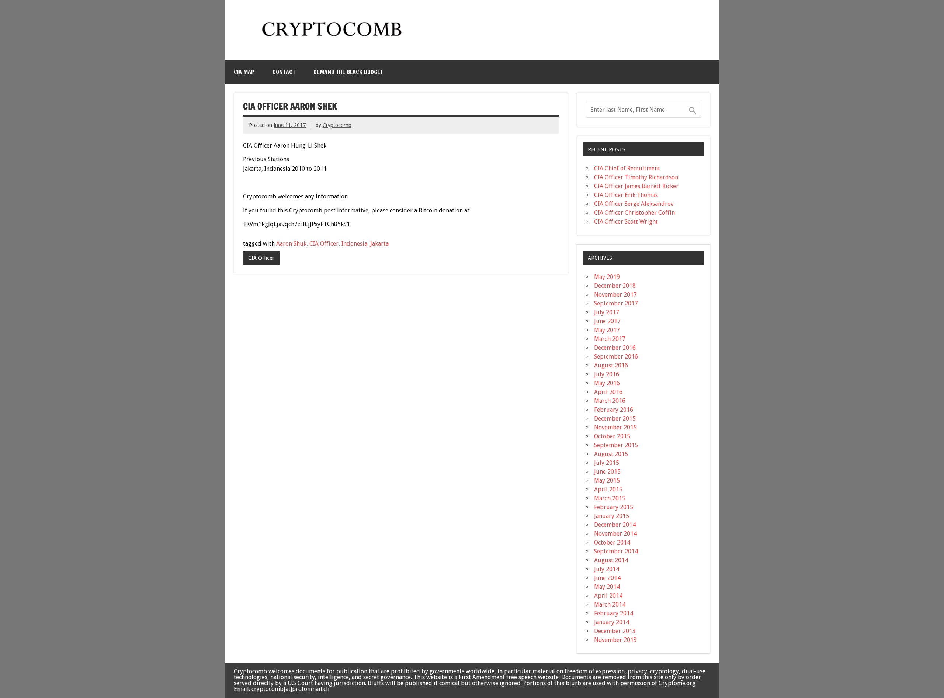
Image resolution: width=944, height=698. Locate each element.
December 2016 (615, 347)
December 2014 (615, 524)
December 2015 (615, 418)
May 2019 (607, 276)
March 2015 (609, 498)
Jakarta (379, 243)
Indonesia (354, 243)
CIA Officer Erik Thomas (626, 194)
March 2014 (609, 604)
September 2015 (616, 445)
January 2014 (611, 622)
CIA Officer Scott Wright (626, 221)
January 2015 (611, 515)
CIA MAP (244, 72)
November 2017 (615, 294)
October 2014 (612, 542)
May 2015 (607, 480)
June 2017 (607, 321)
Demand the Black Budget (348, 72)
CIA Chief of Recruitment (627, 168)
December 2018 (615, 285)
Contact (284, 72)
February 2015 (613, 507)
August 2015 (611, 453)
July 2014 (606, 569)
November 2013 (615, 639)
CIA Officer (324, 243)
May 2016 (607, 383)
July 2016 (606, 374)
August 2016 (611, 365)
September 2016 (616, 356)
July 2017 (606, 312)
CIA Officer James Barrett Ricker (636, 186)
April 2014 (608, 595)
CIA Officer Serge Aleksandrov (634, 203)
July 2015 (606, 462)
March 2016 (609, 400)
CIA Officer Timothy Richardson (636, 177)
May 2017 (607, 330)
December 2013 (615, 631)
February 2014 (613, 613)
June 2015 (607, 471)
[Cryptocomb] (335, 39)
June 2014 (607, 577)
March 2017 (609, 338)
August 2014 (611, 560)
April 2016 (608, 391)
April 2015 (608, 489)
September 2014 (616, 551)
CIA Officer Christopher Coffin (634, 212)
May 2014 (607, 586)
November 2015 (615, 427)
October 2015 (612, 436)
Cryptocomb (337, 125)
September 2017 (616, 303)
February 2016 (613, 409)
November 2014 (615, 533)
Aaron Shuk (291, 243)
